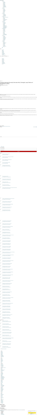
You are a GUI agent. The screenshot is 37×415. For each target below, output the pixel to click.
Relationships (2, 370)
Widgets (2, 400)
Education (3, 60)
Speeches (4, 23)
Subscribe (19, 151)
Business (3, 51)
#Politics (5, 126)
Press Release (3, 63)
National (3, 59)
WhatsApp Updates (3, 377)
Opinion (3, 21)
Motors (1, 387)
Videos (3, 54)
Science (2, 391)
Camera (4, 36)
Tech (2, 35)
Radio (4, 32)
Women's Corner (5, 25)
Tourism (2, 396)
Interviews (2, 373)
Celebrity (4, 29)
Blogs (3, 24)
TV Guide (4, 31)
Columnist (4, 22)
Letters (1, 374)
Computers (2, 389)
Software (4, 38)
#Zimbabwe (7, 126)
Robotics (4, 39)
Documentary (2, 397)
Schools (4, 11)
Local (3, 8)
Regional (4, 2)
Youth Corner (4, 26)
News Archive (2, 399)
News (2, 1)
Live (3, 7)
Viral (3, 46)
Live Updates (3, 146)
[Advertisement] (18, 69)
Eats (3, 17)
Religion (4, 5)
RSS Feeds (2, 401)
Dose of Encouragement (3, 367)
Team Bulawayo (4, 34)
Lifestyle (3, 16)
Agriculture (4, 6)
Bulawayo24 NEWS (2, 0)
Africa (4, 3)
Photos (1, 371)
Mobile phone (4, 37)
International (4, 15)
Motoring (4, 43)
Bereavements (4, 27)
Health (4, 4)
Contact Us (2, 402)
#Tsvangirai (3, 126)
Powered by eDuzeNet (2, 410)
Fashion (4, 18)
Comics (4, 20)
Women (2, 395)
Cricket (4, 9)
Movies (4, 30)
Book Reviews (2, 378)
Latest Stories (2, 414)
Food (3, 44)
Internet (2, 388)
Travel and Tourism (5, 19)
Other (4, 12)
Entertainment (3, 28)
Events (4, 33)
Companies (4, 14)
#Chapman (9, 126)
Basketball (4, 10)
